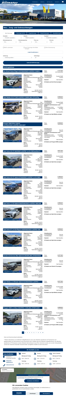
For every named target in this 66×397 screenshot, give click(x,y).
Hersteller (5, 36)
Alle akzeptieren (46, 393)
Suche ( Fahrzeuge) (33, 62)
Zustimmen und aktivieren (33, 380)
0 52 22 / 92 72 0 (10, 364)
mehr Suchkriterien (33, 52)
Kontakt (57, 2)
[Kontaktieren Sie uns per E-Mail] (62, 2)
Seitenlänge (37, 55)
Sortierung (5, 55)
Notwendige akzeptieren (19, 393)
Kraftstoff (46, 36)
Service (42, 2)
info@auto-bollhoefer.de (9, 361)
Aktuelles (49, 2)
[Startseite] (9, 2)
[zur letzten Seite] (43, 332)
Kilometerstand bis (22, 40)
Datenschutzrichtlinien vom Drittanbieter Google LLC (25, 378)
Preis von (36, 40)
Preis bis (51, 40)
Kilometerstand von (7, 40)
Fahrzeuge (34, 2)
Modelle (25, 36)
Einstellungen (33, 393)
